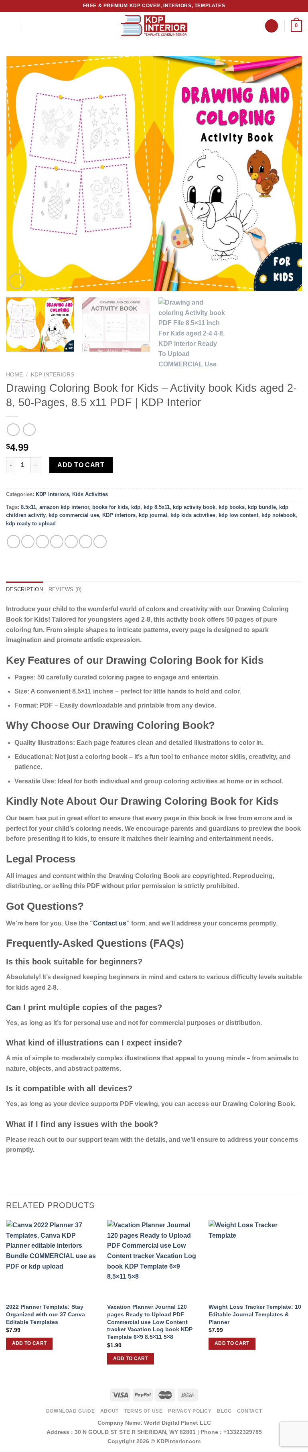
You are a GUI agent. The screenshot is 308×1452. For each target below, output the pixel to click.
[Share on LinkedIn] (85, 541)
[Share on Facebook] (27, 541)
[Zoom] (16, 281)
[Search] (271, 26)
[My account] (32, 26)
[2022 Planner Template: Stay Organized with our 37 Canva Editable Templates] (52, 1259)
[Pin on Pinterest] (71, 541)
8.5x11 (28, 507)
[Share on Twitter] (42, 541)
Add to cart (80, 465)
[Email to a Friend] (56, 541)
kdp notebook (278, 515)
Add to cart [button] (29, 1343)
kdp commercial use (74, 515)
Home (14, 375)
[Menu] (11, 26)
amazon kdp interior (64, 507)
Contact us (109, 923)
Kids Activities (90, 494)
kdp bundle (262, 507)
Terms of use (143, 1411)
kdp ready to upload (31, 524)
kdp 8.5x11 (157, 507)
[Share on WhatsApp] (13, 541)
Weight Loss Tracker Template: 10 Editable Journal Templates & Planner (255, 1314)
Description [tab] (24, 589)
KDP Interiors (52, 375)
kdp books (232, 507)
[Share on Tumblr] (100, 541)
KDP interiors (119, 515)
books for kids (110, 507)
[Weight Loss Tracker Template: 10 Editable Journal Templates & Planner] (255, 1259)
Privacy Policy (190, 1411)
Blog (224, 1411)
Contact (249, 1411)
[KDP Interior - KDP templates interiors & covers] (154, 26)
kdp (135, 507)
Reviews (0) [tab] (65, 589)
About (109, 1411)
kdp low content (238, 515)
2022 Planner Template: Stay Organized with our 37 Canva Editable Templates (45, 1314)
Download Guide (70, 1411)
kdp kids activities (192, 515)
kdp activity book (194, 507)
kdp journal (153, 515)
